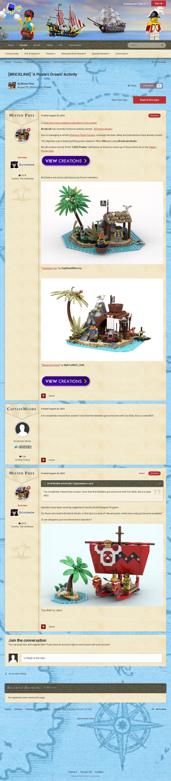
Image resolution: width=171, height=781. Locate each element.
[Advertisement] (85, 743)
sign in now (77, 644)
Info (61, 45)
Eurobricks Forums (13, 5)
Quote (52, 396)
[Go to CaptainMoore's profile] (22, 429)
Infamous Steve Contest (82, 135)
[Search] (162, 45)
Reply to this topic (149, 100)
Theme (72, 772)
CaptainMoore (22, 408)
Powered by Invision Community (85, 776)
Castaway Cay (49, 268)
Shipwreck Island (51, 365)
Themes (50, 53)
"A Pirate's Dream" (103, 129)
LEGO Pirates (44, 87)
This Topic (149, 45)
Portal (11, 45)
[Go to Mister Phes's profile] (12, 85)
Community (121, 53)
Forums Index (12, 53)
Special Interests (100, 53)
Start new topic (120, 100)
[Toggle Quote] (45, 483)
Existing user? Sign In (135, 4)
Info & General (32, 53)
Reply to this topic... (36, 658)
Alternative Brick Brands (73, 53)
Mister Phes (27, 83)
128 (24, 456)
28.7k (23, 175)
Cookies (99, 772)
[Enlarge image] (102, 564)
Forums (23, 45)
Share (133, 85)
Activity (36, 45)
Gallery (49, 45)
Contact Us (86, 772)
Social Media (75, 45)
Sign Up (158, 3)
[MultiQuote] (43, 396)
